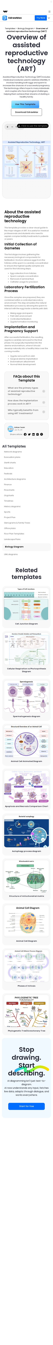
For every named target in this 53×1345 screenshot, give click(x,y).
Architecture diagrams (15, 479)
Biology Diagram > (26, 28)
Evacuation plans (12, 457)
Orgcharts (9, 495)
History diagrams (12, 506)
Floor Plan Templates (14, 533)
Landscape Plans (12, 539)
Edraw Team (19, 427)
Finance (8, 484)
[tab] (26, 391)
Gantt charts (10, 462)
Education (9, 468)
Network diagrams (13, 451)
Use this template (26, 604)
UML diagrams (11, 554)
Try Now (41, 17)
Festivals (8, 473)
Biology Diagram (14, 546)
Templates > (11, 28)
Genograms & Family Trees (17, 523)
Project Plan (9, 517)
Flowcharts (9, 490)
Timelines (8, 501)
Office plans (10, 528)
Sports (7, 512)
